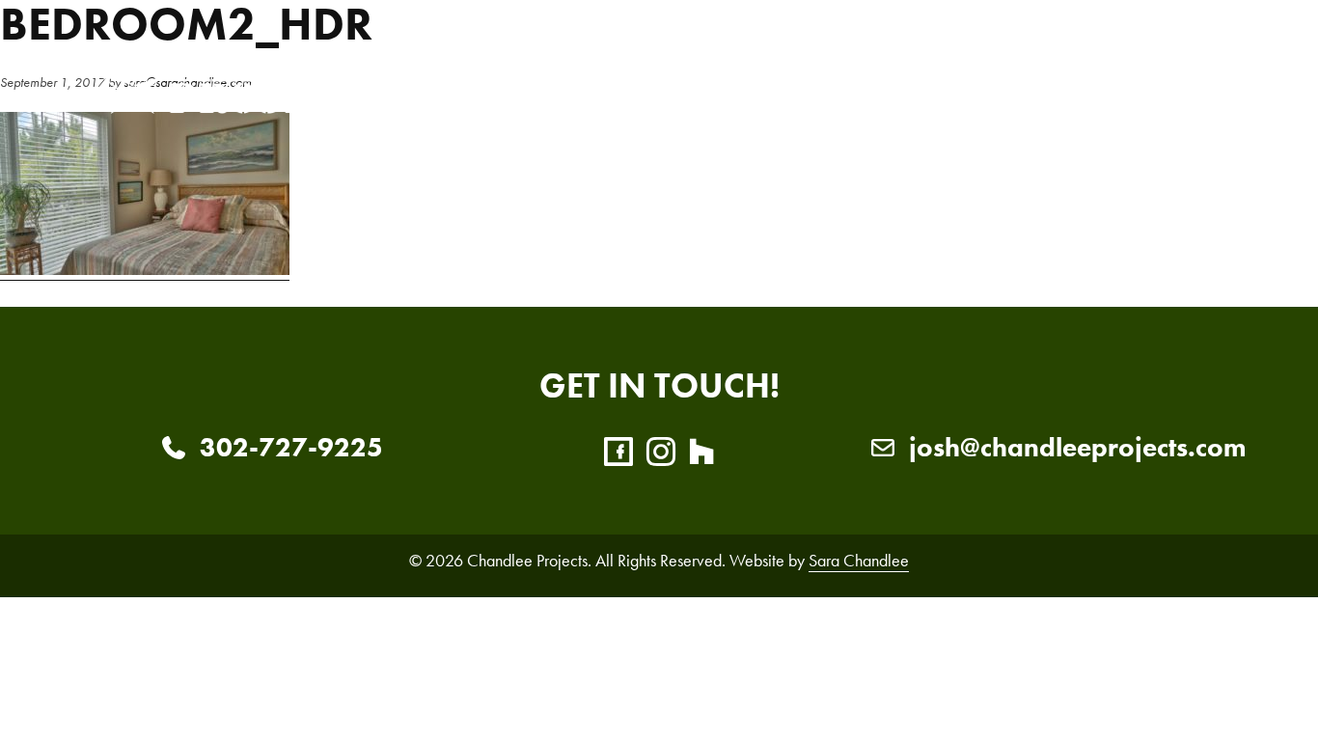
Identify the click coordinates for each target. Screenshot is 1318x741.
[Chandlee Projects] (244, 82)
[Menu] (1196, 82)
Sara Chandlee (859, 560)
